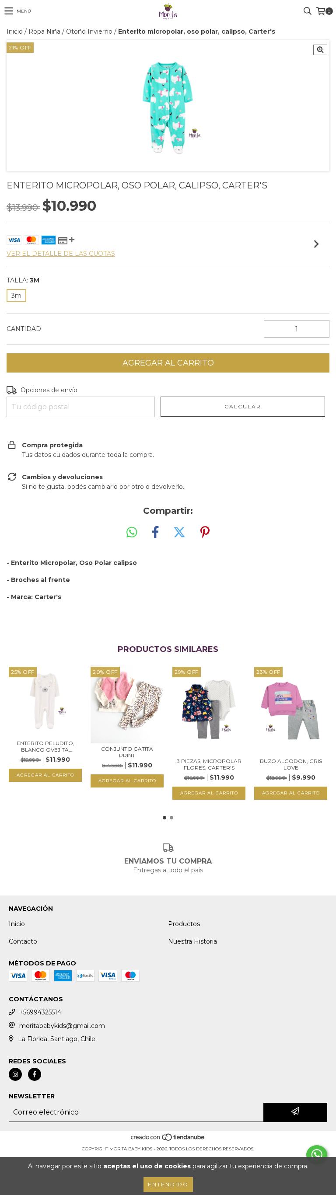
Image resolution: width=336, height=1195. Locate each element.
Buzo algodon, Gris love (291, 764)
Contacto (23, 941)
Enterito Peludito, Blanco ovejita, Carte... (45, 746)
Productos (184, 924)
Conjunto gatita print (127, 752)
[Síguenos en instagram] (15, 1074)
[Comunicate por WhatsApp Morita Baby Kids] (316, 1154)
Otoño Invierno (89, 31)
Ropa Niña (44, 31)
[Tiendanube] (168, 1140)
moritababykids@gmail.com (62, 1026)
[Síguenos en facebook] (34, 1074)
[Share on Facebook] (155, 532)
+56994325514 (40, 1012)
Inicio (15, 31)
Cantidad (24, 329)
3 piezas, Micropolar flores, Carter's (209, 764)
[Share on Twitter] (179, 532)
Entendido (168, 1184)
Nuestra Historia (192, 941)
